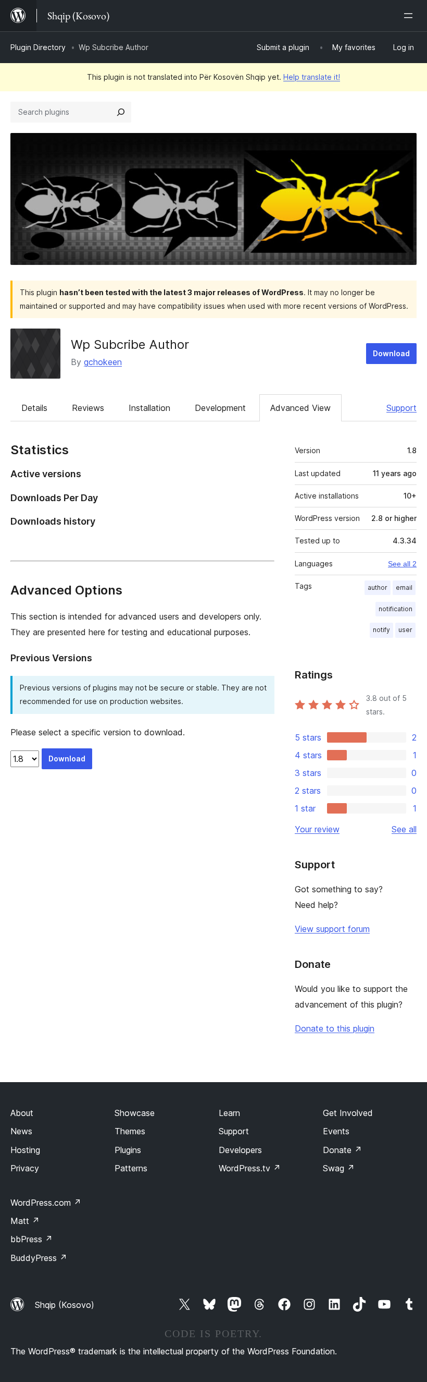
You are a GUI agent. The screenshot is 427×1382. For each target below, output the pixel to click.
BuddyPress (38, 1258)
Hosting (25, 1150)
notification (395, 609)
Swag (339, 1168)
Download (391, 353)
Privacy (24, 1168)
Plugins (128, 1150)
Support (401, 408)
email (404, 587)
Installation (149, 408)
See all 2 (402, 564)
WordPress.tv (250, 1168)
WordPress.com (45, 1202)
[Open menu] (410, 15)
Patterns (131, 1168)
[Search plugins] (120, 112)
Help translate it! (311, 76)
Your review (317, 829)
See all (404, 829)
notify (381, 630)
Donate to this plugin (334, 1028)
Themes (130, 1131)
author (377, 587)
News (21, 1131)
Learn (229, 1113)
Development (220, 408)
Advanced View (300, 408)
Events (336, 1131)
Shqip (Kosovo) (64, 1305)
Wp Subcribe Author (130, 344)
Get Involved (348, 1113)
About (21, 1113)
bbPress (31, 1239)
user (405, 630)
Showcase (135, 1113)
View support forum (332, 929)
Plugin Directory (38, 47)
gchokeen (103, 362)
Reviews (88, 408)
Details (34, 408)
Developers (240, 1150)
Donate (342, 1150)
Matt (25, 1221)
